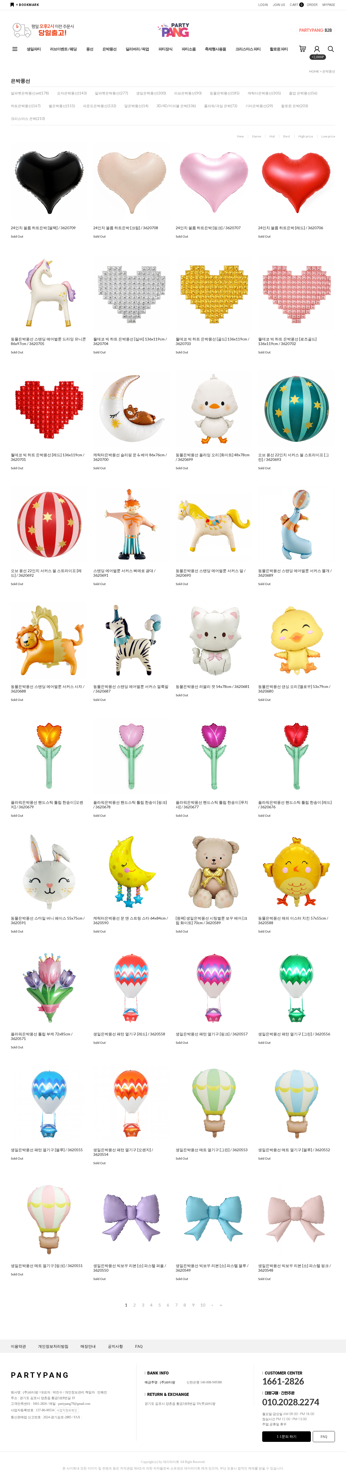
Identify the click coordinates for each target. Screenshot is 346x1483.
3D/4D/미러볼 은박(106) (176, 106)
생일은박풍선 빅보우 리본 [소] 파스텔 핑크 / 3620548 (294, 1267)
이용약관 (18, 1346)
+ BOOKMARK (27, 5)
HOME (314, 71)
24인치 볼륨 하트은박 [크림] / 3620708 (125, 227)
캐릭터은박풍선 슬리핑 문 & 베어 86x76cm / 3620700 (130, 457)
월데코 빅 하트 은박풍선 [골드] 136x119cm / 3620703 (212, 341)
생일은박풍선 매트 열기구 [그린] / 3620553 (212, 1149)
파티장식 (165, 49)
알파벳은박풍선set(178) (30, 93)
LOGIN (263, 5)
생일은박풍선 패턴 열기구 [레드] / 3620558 (129, 1034)
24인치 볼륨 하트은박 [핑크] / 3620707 (208, 227)
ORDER (312, 5)
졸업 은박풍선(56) (303, 93)
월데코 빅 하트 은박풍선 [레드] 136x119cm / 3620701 (47, 457)
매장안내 (88, 1346)
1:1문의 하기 (287, 1437)
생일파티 (34, 49)
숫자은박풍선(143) (72, 93)
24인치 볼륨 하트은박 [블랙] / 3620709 (43, 227)
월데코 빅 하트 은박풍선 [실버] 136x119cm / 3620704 (130, 341)
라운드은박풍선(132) (99, 106)
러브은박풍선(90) (188, 93)
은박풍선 (109, 49)
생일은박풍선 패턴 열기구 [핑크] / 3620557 (212, 1034)
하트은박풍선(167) (26, 106)
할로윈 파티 (279, 49)
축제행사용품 (215, 49)
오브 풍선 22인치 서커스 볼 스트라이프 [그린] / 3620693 (293, 457)
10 (202, 1305)
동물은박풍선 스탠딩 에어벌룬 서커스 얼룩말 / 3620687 (130, 688)
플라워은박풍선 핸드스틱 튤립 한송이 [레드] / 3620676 (295, 804)
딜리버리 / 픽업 (137, 49)
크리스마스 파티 (248, 49)
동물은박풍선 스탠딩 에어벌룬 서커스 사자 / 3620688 (47, 688)
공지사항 (115, 1346)
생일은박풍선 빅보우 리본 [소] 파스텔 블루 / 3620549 (212, 1267)
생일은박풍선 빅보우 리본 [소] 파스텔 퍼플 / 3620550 (129, 1267)
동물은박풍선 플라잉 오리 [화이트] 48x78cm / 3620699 (212, 457)
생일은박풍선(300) (151, 93)
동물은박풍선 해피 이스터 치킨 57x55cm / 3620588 (293, 920)
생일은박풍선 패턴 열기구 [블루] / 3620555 (47, 1149)
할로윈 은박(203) (294, 106)
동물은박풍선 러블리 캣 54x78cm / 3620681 (212, 686)
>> (220, 1305)
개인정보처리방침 (53, 1346)
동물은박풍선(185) (224, 93)
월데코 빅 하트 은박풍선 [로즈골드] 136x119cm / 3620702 (287, 341)
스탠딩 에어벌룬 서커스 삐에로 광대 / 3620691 (124, 573)
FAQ (138, 1346)
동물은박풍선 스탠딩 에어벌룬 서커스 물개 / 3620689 (295, 573)
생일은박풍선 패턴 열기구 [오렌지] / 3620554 (123, 1152)
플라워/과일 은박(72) (220, 106)
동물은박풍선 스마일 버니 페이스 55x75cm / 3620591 (48, 920)
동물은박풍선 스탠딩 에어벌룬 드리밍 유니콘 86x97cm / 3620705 (48, 341)
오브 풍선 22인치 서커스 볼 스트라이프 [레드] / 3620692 (46, 573)
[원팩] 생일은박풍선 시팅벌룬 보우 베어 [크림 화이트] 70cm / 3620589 (211, 920)
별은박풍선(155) (62, 106)
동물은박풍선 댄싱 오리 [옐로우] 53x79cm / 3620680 (294, 688)
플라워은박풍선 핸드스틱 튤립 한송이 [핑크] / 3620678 (130, 804)
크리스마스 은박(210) (28, 118)
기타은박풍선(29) (259, 106)
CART (296, 5)
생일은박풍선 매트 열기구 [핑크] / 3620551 (47, 1265)
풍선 (89, 49)
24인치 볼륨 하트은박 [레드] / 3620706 (290, 227)
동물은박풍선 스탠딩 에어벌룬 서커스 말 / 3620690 (210, 573)
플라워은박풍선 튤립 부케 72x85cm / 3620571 (41, 1036)
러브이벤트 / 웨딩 (63, 49)
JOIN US (279, 5)
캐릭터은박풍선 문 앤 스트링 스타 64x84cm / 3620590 (130, 920)
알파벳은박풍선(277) (111, 93)
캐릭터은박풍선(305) (264, 93)
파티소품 (189, 49)
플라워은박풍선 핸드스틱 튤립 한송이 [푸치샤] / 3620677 (212, 804)
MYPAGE (328, 5)
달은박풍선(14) (136, 106)
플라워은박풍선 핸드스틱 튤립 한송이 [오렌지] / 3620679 (47, 804)
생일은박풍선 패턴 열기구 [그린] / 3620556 (294, 1034)
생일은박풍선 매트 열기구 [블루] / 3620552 (294, 1149)
